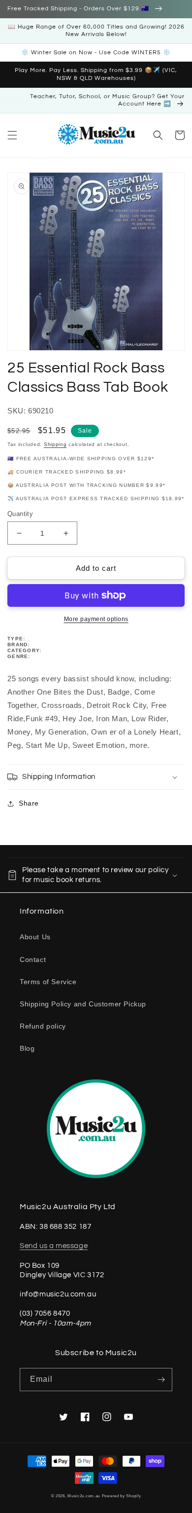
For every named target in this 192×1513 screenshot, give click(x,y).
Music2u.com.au (83, 1495)
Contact (33, 959)
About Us (35, 937)
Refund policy (43, 1026)
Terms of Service (48, 982)
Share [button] (29, 803)
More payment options (96, 619)
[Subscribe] (161, 1379)
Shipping (55, 444)
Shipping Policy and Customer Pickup (83, 1004)
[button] (12, 135)
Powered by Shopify (121, 1495)
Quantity (20, 513)
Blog (27, 1048)
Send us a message (54, 1246)
